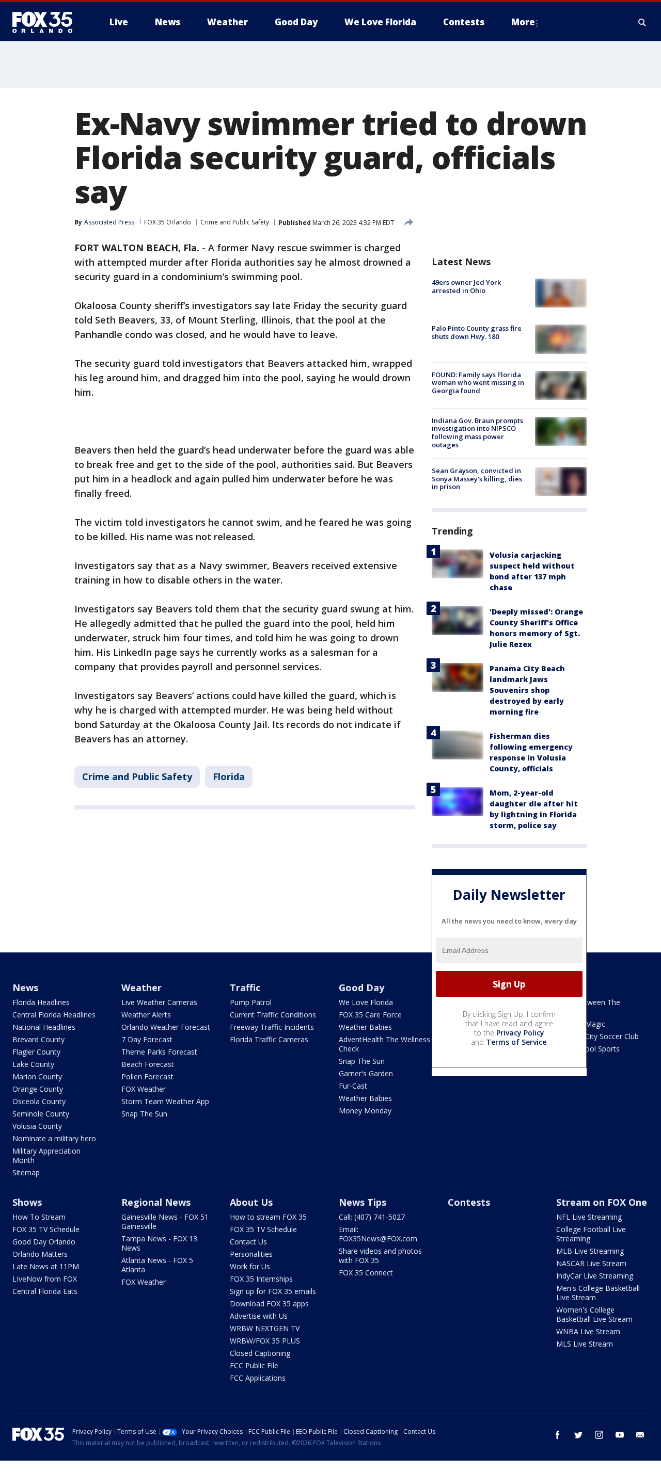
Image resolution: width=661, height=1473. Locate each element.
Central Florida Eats (44, 1291)
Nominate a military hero (54, 1138)
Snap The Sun (144, 1114)
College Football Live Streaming (591, 1233)
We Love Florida (366, 1002)
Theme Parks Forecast (159, 1052)
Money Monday (365, 1110)
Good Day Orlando (43, 1242)
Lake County (33, 1064)
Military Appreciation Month (46, 1155)
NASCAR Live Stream (591, 1263)
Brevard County (38, 1039)
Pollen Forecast (147, 1076)
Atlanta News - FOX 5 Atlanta (157, 1264)
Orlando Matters (40, 1254)
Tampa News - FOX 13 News (159, 1243)
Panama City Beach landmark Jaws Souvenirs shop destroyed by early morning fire (527, 690)
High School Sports (588, 1049)
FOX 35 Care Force (370, 1014)
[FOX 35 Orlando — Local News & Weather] (46, 22)
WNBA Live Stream (588, 1331)
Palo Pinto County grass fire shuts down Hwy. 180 (477, 332)
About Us (251, 1202)
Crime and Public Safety (234, 222)
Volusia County (37, 1126)
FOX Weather (143, 1089)
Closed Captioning (260, 1353)
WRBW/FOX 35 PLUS (265, 1341)
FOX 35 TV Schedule (46, 1229)
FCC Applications (258, 1378)
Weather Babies (365, 1027)
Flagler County (36, 1052)
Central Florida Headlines (54, 1014)
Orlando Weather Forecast (165, 1027)
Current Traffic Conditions (273, 1014)
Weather (141, 987)
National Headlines (43, 1027)
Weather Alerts (146, 1014)
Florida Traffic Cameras (269, 1039)
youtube (619, 1435)
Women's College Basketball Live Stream (594, 1314)
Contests (469, 1202)
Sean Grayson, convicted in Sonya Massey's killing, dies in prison (477, 478)
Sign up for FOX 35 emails (273, 1291)
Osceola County (39, 1101)
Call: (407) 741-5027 (372, 1217)
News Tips (362, 1202)
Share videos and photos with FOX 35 (380, 1255)
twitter (578, 1435)
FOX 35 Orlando (167, 222)
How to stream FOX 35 (268, 1217)
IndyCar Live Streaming (594, 1276)
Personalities (251, 1254)
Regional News (156, 1202)
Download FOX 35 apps (269, 1303)
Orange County (37, 1089)
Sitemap (26, 1172)
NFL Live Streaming (589, 1217)
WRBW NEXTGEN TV (265, 1328)
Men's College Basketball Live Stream (598, 1292)
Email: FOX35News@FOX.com (378, 1233)
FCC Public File (254, 1365)
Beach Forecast (147, 1064)
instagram (599, 1435)
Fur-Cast (353, 1086)
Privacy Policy (520, 1033)
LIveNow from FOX (44, 1279)
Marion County (37, 1076)
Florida (229, 776)
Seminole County (40, 1114)
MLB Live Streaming (590, 1251)
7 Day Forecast (146, 1039)
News (25, 987)
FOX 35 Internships (261, 1279)
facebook (557, 1435)
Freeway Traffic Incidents (272, 1027)
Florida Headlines (41, 1002)
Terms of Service (516, 1042)
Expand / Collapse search (642, 22)
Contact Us (248, 1242)
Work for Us (250, 1266)
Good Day (361, 987)
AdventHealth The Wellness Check (384, 1044)
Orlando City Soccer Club (597, 1036)
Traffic (245, 987)
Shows (27, 1202)
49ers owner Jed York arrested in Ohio (466, 286)
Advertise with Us (259, 1316)
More (523, 22)
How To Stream (39, 1217)
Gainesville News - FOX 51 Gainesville (165, 1221)
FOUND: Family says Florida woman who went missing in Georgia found (478, 382)
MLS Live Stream (584, 1344)
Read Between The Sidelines (588, 1006)
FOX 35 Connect (366, 1272)
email (640, 1435)
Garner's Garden (366, 1073)
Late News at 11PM (45, 1266)
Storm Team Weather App (165, 1101)
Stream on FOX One (601, 1202)
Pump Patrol (251, 1002)
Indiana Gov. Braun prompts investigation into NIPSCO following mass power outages (477, 432)
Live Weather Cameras (159, 1002)
